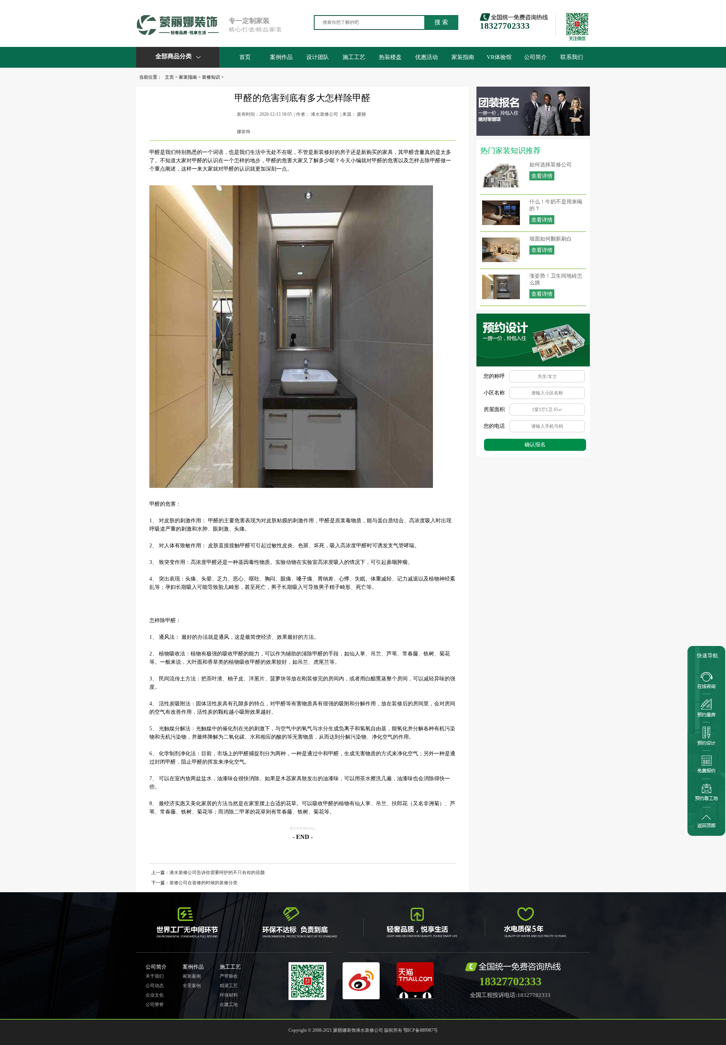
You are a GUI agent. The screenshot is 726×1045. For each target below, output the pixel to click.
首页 (245, 57)
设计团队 (317, 57)
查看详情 (541, 176)
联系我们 (571, 57)
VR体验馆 (499, 57)
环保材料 (229, 995)
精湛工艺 (229, 985)
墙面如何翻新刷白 (550, 239)
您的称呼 (494, 376)
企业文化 (155, 995)
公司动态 (155, 985)
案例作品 (281, 57)
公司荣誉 (155, 1004)
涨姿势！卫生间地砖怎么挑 (555, 279)
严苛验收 (229, 976)
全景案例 (192, 985)
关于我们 (155, 976)
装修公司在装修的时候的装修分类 (203, 882)
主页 (169, 77)
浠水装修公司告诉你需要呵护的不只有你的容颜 (217, 872)
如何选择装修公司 (550, 165)
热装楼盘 (390, 57)
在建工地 (229, 1004)
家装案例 (192, 976)
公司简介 (535, 57)
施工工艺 (354, 57)
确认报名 (535, 444)
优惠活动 (426, 57)
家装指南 (462, 57)
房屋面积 (494, 409)
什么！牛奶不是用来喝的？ (555, 205)
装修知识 (211, 77)
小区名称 (494, 393)
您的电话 (494, 426)
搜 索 (441, 22)
